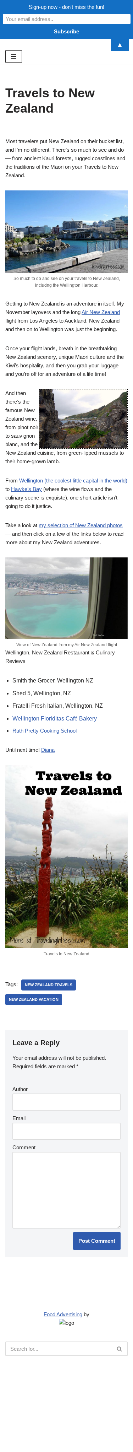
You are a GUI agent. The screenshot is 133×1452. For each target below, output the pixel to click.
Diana (48, 750)
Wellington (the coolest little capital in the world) (73, 480)
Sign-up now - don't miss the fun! (66, 7)
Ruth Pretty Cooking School (44, 731)
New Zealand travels (48, 985)
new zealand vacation (34, 999)
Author (20, 1089)
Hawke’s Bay (26, 489)
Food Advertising (63, 1314)
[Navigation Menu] (13, 56)
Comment (23, 1147)
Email (19, 1118)
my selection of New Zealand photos (81, 525)
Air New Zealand (101, 312)
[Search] (120, 1349)
